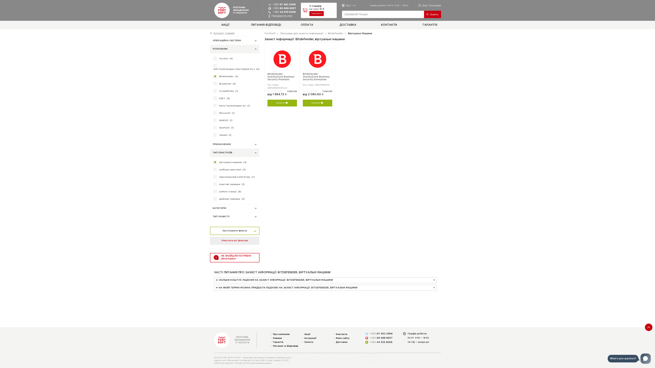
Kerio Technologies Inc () (234, 106)
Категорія (219, 208)
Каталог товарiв (224, 33)
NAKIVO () (225, 120)
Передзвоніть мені (282, 16)
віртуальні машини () (232, 162)
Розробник (220, 49)
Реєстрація (435, 5)
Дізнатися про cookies (366, 359)
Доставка (348, 25)
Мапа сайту (343, 338)
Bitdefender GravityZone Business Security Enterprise (316, 77)
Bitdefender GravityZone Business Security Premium (280, 77)
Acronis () (226, 59)
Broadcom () (227, 84)
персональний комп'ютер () (237, 177)
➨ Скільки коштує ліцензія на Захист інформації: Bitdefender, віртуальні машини (274, 280)
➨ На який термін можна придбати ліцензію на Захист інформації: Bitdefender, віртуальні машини (286, 288)
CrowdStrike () (228, 91)
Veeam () (225, 135)
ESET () (224, 98)
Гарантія (430, 25)
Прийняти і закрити (312, 364)
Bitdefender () (228, 77)
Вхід (424, 5)
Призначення (222, 144)
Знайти (434, 15)
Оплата (307, 25)
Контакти (389, 25)
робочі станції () (230, 192)
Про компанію (281, 334)
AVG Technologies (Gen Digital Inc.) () (236, 69)
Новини (277, 338)
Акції (225, 25)
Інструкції (310, 338)
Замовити (316, 13)
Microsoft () (227, 113)
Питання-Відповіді (266, 25)
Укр (354, 5)
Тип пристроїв (222, 153)
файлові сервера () (232, 199)
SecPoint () (226, 128)
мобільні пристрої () (232, 170)
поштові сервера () (232, 184)
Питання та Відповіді (285, 346)
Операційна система (227, 41)
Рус (348, 5)
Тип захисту (221, 217)
